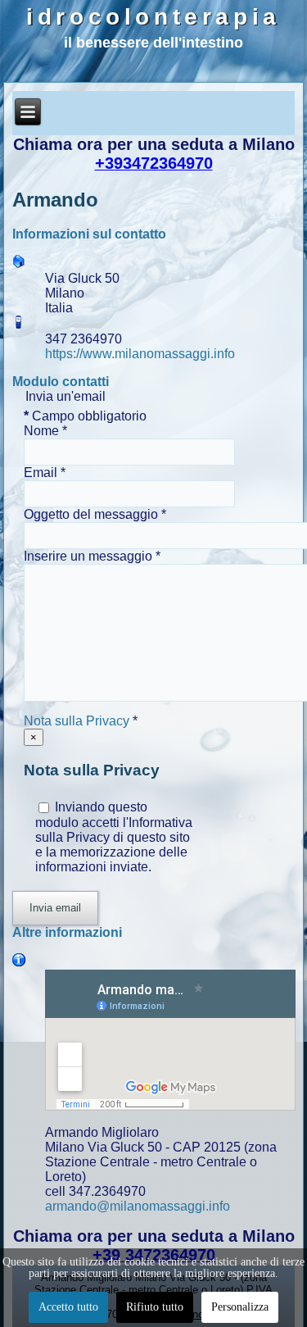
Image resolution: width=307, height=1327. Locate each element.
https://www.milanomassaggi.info (140, 354)
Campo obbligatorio (85, 416)
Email (44, 472)
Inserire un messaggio (92, 556)
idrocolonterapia (153, 17)
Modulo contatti (60, 382)
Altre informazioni (67, 932)
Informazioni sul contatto (89, 234)
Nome (45, 431)
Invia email (55, 908)
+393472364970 (154, 163)
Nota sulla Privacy (76, 721)
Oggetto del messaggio (95, 514)
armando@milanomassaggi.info (137, 1206)
